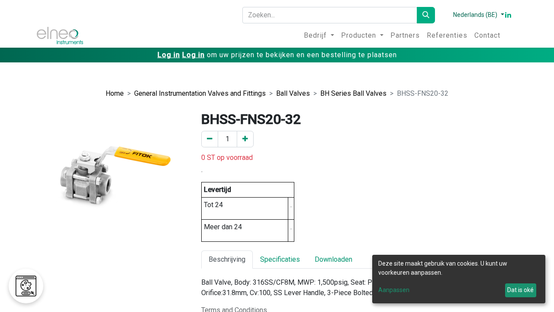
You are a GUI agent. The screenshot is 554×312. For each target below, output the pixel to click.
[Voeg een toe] (245, 139)
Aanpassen (393, 289)
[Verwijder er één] (209, 139)
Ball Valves (293, 93)
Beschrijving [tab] (227, 259)
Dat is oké (520, 289)
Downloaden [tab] (333, 259)
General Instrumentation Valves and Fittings (200, 93)
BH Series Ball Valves (353, 93)
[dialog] (458, 279)
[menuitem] (319, 35)
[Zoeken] (426, 15)
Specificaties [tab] (280, 259)
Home (115, 93)
